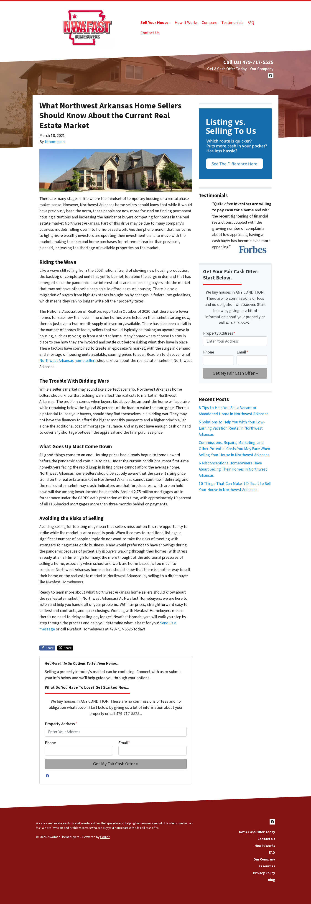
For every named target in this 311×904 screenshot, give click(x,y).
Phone (50, 743)
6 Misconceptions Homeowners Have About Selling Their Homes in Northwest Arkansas (233, 469)
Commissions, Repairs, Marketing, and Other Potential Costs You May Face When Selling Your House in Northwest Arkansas (234, 449)
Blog (271, 879)
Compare (209, 23)
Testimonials (232, 23)
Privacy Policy (264, 873)
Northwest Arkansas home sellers (67, 361)
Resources (266, 866)
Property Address (61, 724)
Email (124, 743)
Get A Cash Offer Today (227, 69)
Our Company (261, 69)
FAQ (250, 23)
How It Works (186, 23)
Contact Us (150, 33)
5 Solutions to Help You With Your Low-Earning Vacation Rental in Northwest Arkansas (232, 428)
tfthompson (55, 142)
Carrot (105, 837)
